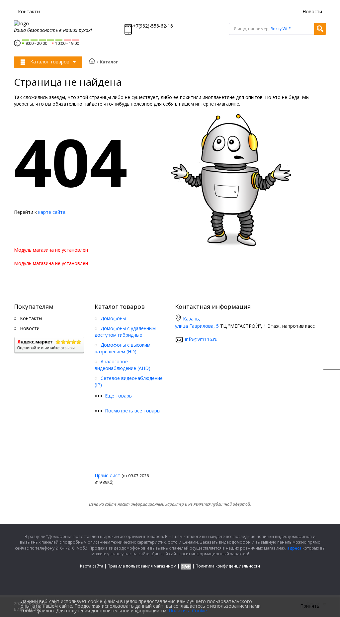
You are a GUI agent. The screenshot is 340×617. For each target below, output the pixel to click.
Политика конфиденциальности (228, 566)
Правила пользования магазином (142, 566)
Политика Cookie (188, 610)
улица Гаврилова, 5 (197, 326)
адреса (294, 548)
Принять (309, 606)
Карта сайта (91, 566)
